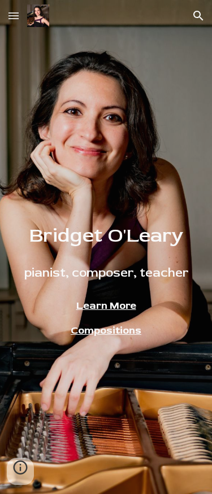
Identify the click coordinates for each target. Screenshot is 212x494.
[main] (106, 251)
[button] (13, 15)
